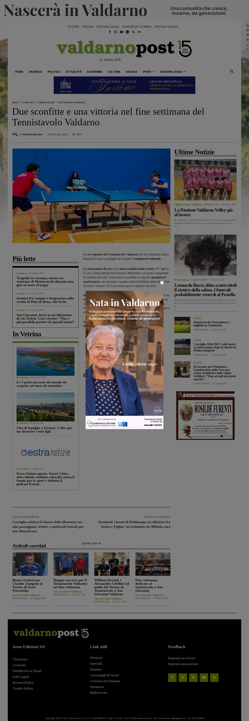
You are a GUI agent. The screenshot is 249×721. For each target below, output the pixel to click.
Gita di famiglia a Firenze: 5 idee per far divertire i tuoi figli (44, 429)
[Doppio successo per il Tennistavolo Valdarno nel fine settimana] (71, 564)
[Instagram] (115, 32)
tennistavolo (101, 375)
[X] (197, 133)
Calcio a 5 (28, 102)
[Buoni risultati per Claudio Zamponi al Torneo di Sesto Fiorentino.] (30, 564)
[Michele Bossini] (15, 134)
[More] (233, 133)
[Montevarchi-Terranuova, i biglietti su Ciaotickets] (182, 325)
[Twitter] (133, 32)
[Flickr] (139, 32)
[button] (232, 71)
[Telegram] (127, 32)
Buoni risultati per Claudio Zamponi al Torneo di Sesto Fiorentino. (27, 585)
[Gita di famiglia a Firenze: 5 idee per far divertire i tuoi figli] (46, 406)
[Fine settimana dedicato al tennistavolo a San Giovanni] (153, 564)
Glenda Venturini (199, 279)
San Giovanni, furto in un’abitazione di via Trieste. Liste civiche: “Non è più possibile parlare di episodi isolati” (45, 318)
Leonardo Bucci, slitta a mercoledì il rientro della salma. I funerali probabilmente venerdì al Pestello (205, 290)
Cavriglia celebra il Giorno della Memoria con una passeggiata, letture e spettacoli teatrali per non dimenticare (48, 526)
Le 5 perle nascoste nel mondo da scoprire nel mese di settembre (42, 384)
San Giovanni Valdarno (71, 102)
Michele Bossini (32, 134)
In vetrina (22, 377)
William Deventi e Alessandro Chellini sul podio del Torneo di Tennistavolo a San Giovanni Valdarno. (111, 587)
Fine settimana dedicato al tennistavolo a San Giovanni (149, 585)
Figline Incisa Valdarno (188, 204)
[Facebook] (110, 32)
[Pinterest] (206, 133)
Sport (15, 102)
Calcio (197, 318)
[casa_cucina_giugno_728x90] (124, 85)
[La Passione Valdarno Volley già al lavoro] (205, 179)
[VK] (215, 133)
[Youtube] (121, 32)
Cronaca (21, 273)
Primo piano (181, 280)
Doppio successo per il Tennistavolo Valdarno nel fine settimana (70, 583)
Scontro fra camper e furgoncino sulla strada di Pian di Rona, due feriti (45, 300)
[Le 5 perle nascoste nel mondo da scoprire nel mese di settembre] (46, 361)
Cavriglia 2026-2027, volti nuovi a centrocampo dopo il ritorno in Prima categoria (215, 347)
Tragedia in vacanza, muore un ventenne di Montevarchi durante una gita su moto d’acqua (45, 281)
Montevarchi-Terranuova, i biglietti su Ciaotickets (212, 324)
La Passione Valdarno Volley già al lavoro (203, 212)
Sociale (198, 362)
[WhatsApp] (224, 133)
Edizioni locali (46, 102)
